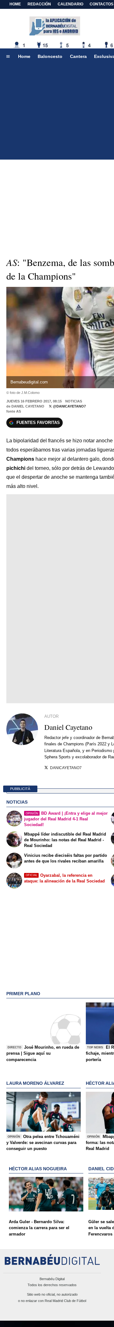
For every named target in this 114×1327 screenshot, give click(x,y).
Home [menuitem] (24, 56)
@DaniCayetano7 (69, 406)
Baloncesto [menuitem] (50, 56)
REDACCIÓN (39, 4)
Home (15, 4)
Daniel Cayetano (27, 406)
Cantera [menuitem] (78, 56)
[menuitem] (8, 56)
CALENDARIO (70, 4)
